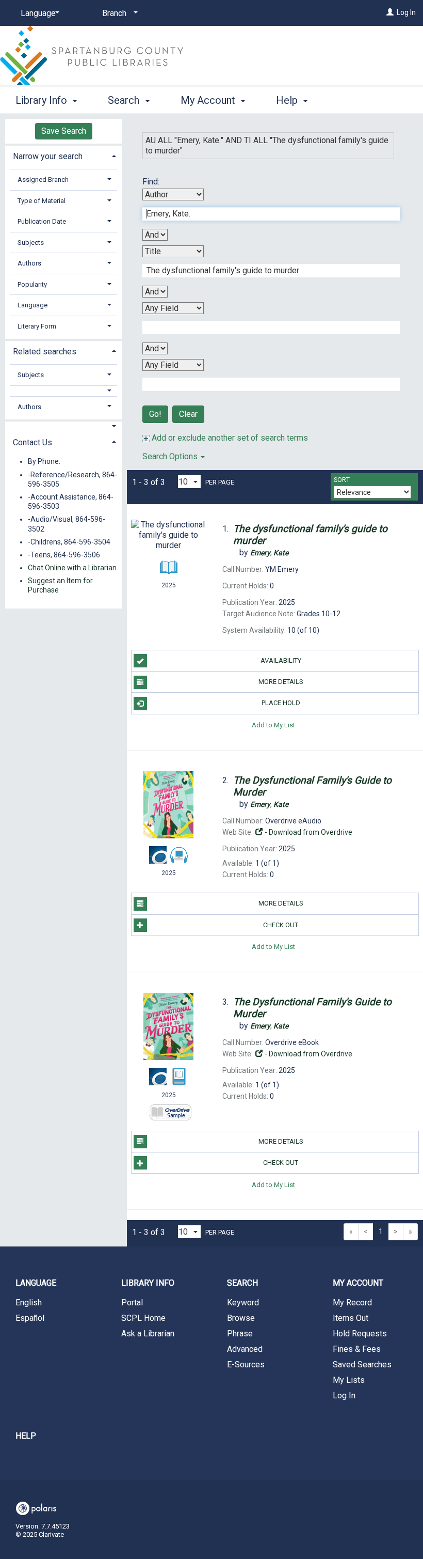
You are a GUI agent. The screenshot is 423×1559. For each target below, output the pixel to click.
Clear (188, 414)
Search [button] (125, 100)
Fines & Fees (357, 1349)
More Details (280, 681)
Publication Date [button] (42, 221)
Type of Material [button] (42, 201)
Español (29, 1318)
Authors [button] (29, 263)
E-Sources (246, 1364)
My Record (352, 1302)
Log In (406, 12)
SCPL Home (143, 1318)
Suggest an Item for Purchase (60, 585)
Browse (241, 1318)
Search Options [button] (171, 456)
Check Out (280, 925)
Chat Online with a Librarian (72, 568)
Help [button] (288, 100)
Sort (342, 480)
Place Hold (281, 703)
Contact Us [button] (32, 442)
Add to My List (273, 725)
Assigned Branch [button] (43, 179)
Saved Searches (362, 1364)
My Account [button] (209, 100)
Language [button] (32, 305)
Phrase (240, 1333)
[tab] (63, 155)
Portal (132, 1302)
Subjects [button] (31, 242)
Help (25, 1436)
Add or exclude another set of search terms (229, 438)
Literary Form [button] (37, 326)
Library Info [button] (42, 100)
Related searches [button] (44, 351)
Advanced (245, 1349)
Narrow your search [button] (48, 156)
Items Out (350, 1318)
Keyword (243, 1302)
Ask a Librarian (147, 1333)
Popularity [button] (32, 284)
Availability (281, 660)
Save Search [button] (63, 131)
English (28, 1302)
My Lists (349, 1380)
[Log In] (390, 12)
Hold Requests (360, 1333)
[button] (64, 390)
